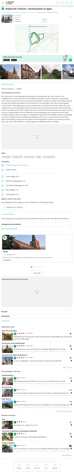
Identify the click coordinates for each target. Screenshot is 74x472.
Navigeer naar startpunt (14, 207)
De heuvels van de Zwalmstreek (13, 343)
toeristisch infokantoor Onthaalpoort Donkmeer (19, 431)
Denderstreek (17, 157)
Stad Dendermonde (31, 12)
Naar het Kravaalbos (9, 331)
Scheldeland (23, 12)
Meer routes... (68, 367)
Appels (38, 157)
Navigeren (19, 468)
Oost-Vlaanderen (15, 12)
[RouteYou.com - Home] (10, 2)
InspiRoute (18, 15)
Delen (45, 468)
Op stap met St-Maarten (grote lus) (14, 355)
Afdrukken (28, 468)
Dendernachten (7, 375)
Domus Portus (7, 387)
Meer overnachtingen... (65, 411)
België (8, 12)
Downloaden (37, 468)
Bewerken (54, 468)
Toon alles (37, 273)
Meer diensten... (67, 455)
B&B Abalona (6, 399)
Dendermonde (29, 157)
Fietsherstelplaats (8, 443)
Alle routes (3, 12)
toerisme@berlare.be (30, 440)
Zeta (3, 419)
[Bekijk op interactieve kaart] (37, 51)
